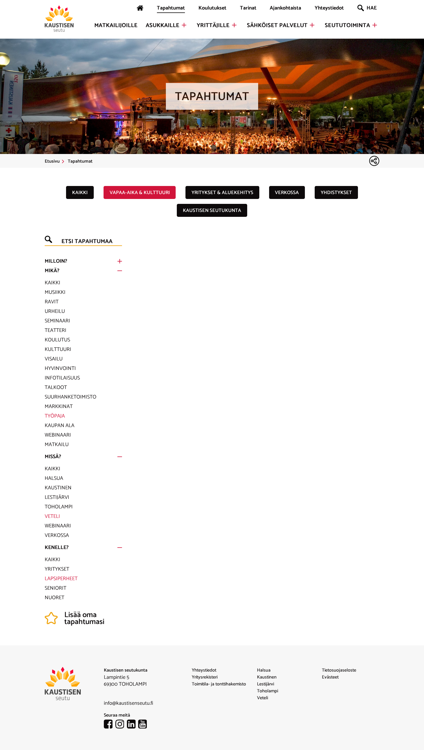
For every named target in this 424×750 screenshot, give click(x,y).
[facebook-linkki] (109, 725)
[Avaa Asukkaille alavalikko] (184, 25)
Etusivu (52, 161)
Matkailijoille (116, 25)
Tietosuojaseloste (339, 670)
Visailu (54, 359)
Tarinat (248, 8)
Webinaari (58, 435)
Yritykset (57, 569)
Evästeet (330, 677)
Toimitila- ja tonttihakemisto (219, 684)
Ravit (52, 302)
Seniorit (55, 588)
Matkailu (57, 444)
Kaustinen (58, 488)
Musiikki (55, 292)
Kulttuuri (58, 349)
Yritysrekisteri (204, 677)
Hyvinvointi (60, 368)
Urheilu (55, 311)
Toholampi (59, 507)
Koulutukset (212, 8)
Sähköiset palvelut (277, 25)
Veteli (52, 516)
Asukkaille (162, 25)
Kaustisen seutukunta (212, 210)
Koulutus (57, 340)
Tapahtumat (171, 8)
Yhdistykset (336, 193)
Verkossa (287, 193)
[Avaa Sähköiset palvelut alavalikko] (312, 25)
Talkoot (56, 387)
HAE (372, 8)
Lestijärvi (57, 497)
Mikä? (52, 270)
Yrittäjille (213, 25)
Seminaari (57, 321)
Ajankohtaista (285, 8)
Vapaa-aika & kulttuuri (140, 193)
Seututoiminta (347, 25)
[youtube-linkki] (144, 725)
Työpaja (55, 416)
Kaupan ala (59, 425)
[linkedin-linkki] (132, 725)
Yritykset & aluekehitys (222, 193)
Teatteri (55, 330)
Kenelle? (57, 547)
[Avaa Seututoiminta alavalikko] (374, 25)
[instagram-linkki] (121, 725)
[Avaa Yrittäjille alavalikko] (234, 25)
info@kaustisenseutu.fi (128, 703)
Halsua (54, 478)
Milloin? (56, 261)
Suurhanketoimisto (70, 397)
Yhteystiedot (329, 8)
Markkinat (59, 406)
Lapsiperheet (61, 578)
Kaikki (80, 193)
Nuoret (54, 597)
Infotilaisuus (62, 378)
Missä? (53, 456)
